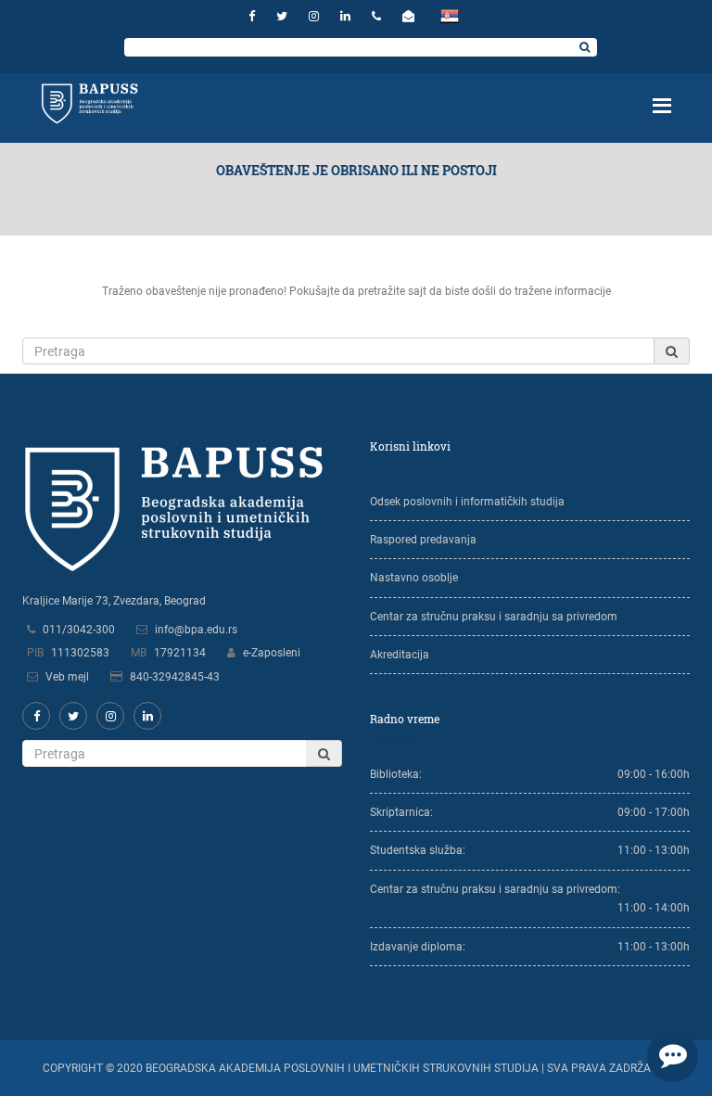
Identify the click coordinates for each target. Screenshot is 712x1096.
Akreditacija (399, 654)
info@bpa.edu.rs (196, 629)
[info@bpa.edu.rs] (410, 16)
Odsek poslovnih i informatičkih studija (467, 501)
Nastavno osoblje (414, 577)
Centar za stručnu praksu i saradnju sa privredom (493, 616)
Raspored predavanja (423, 539)
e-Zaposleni (271, 652)
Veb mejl (67, 676)
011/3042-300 (79, 629)
